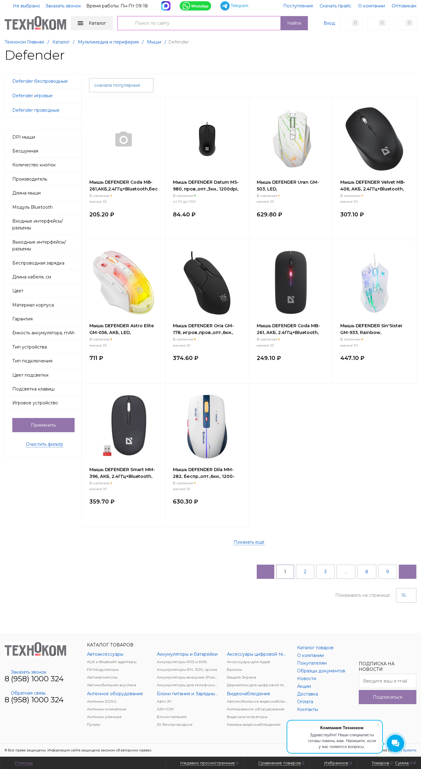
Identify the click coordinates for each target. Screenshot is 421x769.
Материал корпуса (33, 305)
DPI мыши (23, 137)
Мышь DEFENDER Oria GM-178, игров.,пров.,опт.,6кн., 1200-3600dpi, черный (203, 332)
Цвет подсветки (30, 375)
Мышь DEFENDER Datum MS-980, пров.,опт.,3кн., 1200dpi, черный (206, 189)
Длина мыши (26, 193)
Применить (43, 425)
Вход (329, 23)
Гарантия (22, 319)
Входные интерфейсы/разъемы (37, 224)
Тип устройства (29, 347)
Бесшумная (25, 151)
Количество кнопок (34, 165)
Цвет (17, 291)
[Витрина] (393, 84)
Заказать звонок (63, 6)
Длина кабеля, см (31, 277)
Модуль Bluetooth (32, 207)
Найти (294, 23)
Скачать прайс (335, 6)
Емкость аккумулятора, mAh (43, 333)
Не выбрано (26, 6)
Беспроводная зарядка (38, 263)
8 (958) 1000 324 (34, 678)
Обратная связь (28, 693)
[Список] (412, 84)
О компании (371, 6)
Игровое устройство (35, 403)
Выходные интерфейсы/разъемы (39, 245)
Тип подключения (32, 361)
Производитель (29, 179)
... (346, 572)
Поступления (298, 6)
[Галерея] (403, 84)
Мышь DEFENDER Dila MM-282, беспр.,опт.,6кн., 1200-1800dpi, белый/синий (204, 476)
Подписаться (387, 697)
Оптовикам (404, 6)
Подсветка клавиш (33, 389)
